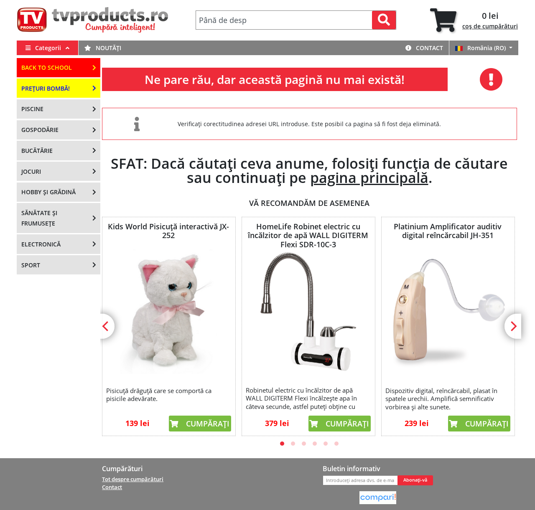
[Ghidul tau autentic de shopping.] (377, 497)
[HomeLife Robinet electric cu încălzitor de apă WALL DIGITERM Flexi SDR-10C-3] (308, 311)
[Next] (512, 326)
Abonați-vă (415, 480)
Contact (428, 48)
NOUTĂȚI (107, 48)
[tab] (474, 20)
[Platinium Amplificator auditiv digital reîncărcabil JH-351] (447, 311)
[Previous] (106, 326)
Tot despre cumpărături (132, 479)
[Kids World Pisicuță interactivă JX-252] (168, 311)
